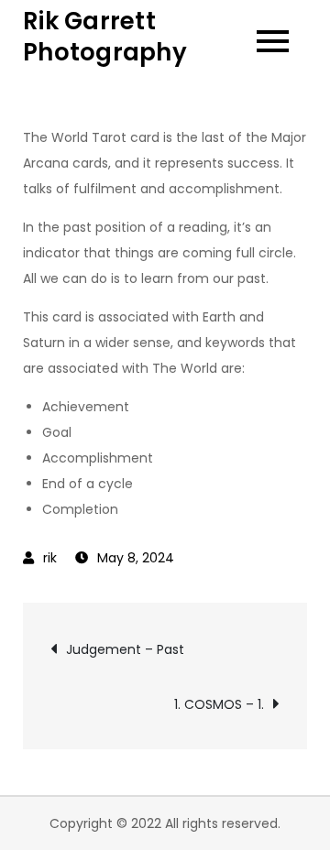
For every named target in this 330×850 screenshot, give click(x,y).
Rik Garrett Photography (105, 37)
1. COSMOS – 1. (219, 704)
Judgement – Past (125, 649)
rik (50, 558)
